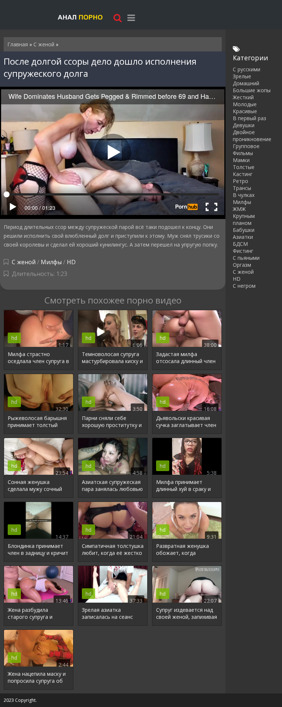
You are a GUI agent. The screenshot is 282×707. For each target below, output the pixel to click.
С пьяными (246, 257)
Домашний (246, 83)
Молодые (245, 104)
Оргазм (242, 264)
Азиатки (243, 236)
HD (71, 262)
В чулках (243, 194)
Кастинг (243, 174)
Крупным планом (244, 219)
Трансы (242, 187)
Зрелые (242, 76)
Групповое (246, 146)
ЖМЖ (239, 208)
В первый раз (249, 118)
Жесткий (243, 97)
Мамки (241, 160)
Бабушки (243, 229)
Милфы (51, 262)
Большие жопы (252, 90)
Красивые (245, 111)
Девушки (243, 125)
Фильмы (243, 153)
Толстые (243, 167)
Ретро (240, 180)
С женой (24, 262)
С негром (244, 285)
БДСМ (240, 243)
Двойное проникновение (252, 136)
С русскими (246, 69)
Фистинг (243, 250)
